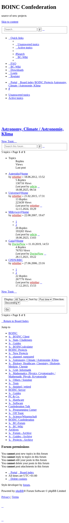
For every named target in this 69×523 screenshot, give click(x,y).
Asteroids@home (18, 173)
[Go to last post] (39, 186)
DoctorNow (18, 244)
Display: (9, 299)
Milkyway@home (18, 212)
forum (26, 484)
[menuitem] (27, 44)
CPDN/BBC (15, 260)
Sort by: (34, 299)
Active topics (15, 97)
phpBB (20, 490)
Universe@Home (18, 192)
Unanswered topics (19, 94)
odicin (33, 186)
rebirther (16, 176)
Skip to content (9, 21)
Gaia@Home (15, 240)
